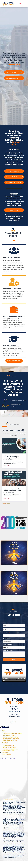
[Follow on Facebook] (12, 722)
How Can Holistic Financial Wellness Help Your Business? (12, 489)
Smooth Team (11, 459)
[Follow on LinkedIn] (15, 722)
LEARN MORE (14, 210)
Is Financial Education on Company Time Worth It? (11, 457)
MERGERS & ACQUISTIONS (14, 182)
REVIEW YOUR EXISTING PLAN (14, 176)
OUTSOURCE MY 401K (14, 360)
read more (7, 465)
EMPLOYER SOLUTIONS (14, 72)
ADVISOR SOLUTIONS (14, 78)
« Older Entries (6, 503)
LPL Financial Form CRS (7, 758)
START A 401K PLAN (14, 171)
